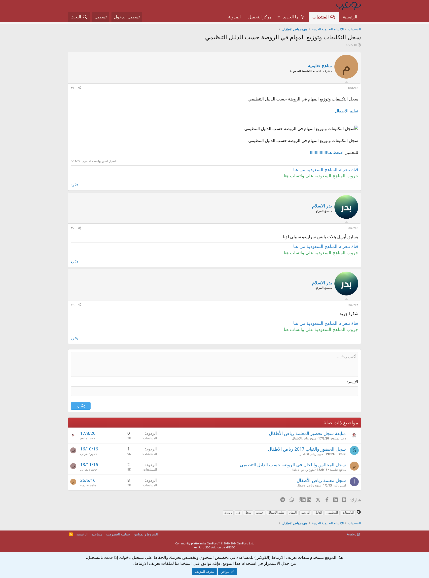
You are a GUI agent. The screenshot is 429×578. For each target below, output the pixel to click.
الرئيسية (350, 17)
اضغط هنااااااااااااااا (327, 152)
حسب (259, 512)
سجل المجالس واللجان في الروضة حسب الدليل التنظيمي (293, 465)
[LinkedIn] (309, 499)
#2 (72, 228)
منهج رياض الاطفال (304, 438)
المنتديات (321, 17)
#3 (72, 305)
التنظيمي (332, 512)
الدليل (318, 512)
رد (72, 185)
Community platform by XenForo (214, 543)
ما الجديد (290, 17)
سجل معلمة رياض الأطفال (321, 480)
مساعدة (97, 534)
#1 (72, 88)
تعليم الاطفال (346, 111)
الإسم (353, 382)
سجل (248, 512)
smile (342, 454)
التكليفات (348, 512)
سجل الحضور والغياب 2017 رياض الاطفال (307, 449)
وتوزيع (228, 512)
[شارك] (79, 88)
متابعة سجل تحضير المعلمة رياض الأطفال (307, 433)
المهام (293, 512)
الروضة (305, 512)
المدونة (234, 17)
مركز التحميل (259, 17)
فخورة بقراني (88, 454)
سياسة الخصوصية (118, 534)
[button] (279, 17)
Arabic (352, 534)
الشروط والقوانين (146, 534)
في (238, 512)
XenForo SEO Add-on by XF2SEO (214, 547)
